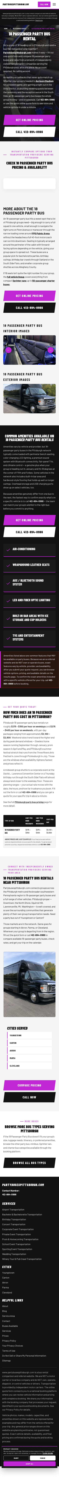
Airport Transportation (13, 1209)
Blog (4, 1311)
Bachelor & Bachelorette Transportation (22, 1214)
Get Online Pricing (29, 120)
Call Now (44, 4)
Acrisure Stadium (45, 81)
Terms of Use (8, 1350)
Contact (6, 1321)
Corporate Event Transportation (18, 1229)
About (5, 1306)
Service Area (8, 1315)
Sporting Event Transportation (17, 1249)
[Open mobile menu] (54, 4)
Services (6, 1330)
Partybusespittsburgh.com (17, 52)
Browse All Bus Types (29, 1163)
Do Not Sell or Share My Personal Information (24, 1355)
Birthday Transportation (14, 1219)
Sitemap (6, 1360)
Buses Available (10, 1325)
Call (29, 132)
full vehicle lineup (15, 276)
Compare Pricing (29, 1085)
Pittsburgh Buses (19, 28)
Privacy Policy (9, 1340)
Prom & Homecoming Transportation (20, 1239)
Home (6, 28)
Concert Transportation (13, 1224)
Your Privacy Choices (12, 1345)
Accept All (29, 1464)
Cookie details (48, 1453)
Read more (39, 20)
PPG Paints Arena (41, 233)
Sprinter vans (19, 280)
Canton (13, 1043)
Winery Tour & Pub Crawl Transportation (22, 1259)
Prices (5, 1335)
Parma (12, 1058)
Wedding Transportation (14, 1254)
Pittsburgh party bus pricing (29, 802)
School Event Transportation (16, 1244)
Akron (13, 1050)
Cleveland (14, 1065)
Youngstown (15, 1035)
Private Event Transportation (16, 1234)
